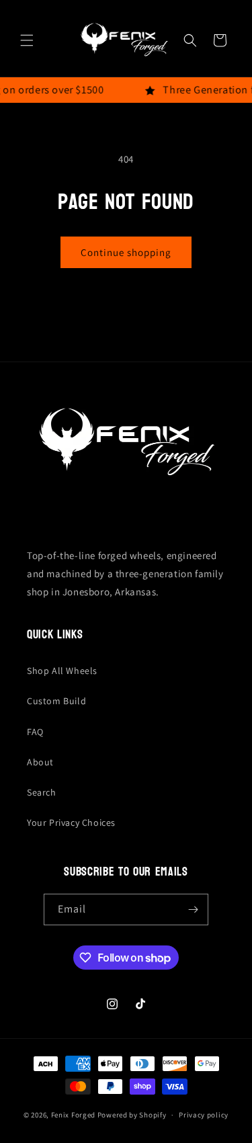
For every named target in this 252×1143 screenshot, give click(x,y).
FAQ (35, 732)
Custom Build (56, 701)
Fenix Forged (73, 1114)
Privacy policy (203, 1114)
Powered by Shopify (132, 1114)
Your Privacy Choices (71, 822)
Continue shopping (126, 252)
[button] (27, 40)
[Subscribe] (193, 909)
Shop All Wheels (62, 671)
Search (41, 792)
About (40, 762)
